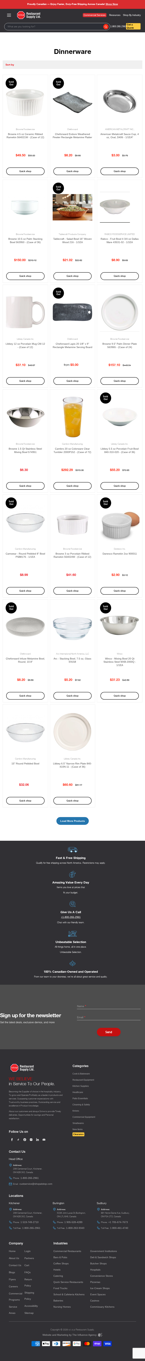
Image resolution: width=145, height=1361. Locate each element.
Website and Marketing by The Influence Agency (69, 1334)
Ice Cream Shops (100, 1288)
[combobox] (57, 26)
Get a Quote (130, 26)
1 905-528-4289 (73, 1222)
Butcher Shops (98, 1263)
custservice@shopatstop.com (35, 1183)
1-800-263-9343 (75, 1228)
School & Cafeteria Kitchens (69, 1294)
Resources (114, 15)
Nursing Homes (62, 1306)
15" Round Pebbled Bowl (25, 763)
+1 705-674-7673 (118, 1222)
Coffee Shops (61, 1263)
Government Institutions (103, 1251)
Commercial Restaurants (67, 1251)
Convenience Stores (101, 1275)
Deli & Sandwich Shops (103, 1257)
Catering (58, 1275)
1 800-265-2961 (31, 1228)
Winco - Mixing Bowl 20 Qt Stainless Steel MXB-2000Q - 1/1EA (119, 662)
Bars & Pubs (60, 1257)
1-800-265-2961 (30, 1178)
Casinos (94, 1300)
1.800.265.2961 (118, 26)
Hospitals (95, 1269)
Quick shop (25, 171)
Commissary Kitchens (102, 1306)
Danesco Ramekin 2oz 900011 (120, 553)
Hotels (56, 1269)
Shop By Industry (132, 15)
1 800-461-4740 (119, 1228)
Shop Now (112, 4)
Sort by (9, 64)
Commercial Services (95, 15)
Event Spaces (98, 1294)
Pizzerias (95, 1282)
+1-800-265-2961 (71, 917)
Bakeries (58, 1300)
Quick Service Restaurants (68, 1282)
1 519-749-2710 (30, 1222)
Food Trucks (60, 1288)
